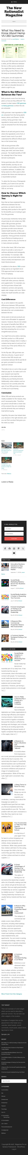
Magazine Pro (19, 1144)
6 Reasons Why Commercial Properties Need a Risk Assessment (17, 623)
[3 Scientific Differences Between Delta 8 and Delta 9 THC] (18, 445)
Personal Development (6, 1126)
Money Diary (6, 1117)
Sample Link (5, 1034)
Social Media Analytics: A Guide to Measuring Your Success (18, 596)
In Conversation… (5, 1120)
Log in (14, 1149)
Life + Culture (4, 1123)
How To (3, 1112)
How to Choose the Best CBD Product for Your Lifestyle (6, 450)
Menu (15, 2)
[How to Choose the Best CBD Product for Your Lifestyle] (6, 445)
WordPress (21, 1147)
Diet (2, 1093)
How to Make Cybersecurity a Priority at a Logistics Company (19, 700)
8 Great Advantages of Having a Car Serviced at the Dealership (18, 609)
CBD (18, 266)
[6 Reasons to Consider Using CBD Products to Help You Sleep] (6, 460)
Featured (3, 1106)
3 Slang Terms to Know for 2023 (20, 785)
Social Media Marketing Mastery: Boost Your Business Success (18, 582)
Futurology (4, 1109)
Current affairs (4, 1090)
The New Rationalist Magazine (14, 11)
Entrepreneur (4, 1102)
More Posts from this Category (11, 994)
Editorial (3, 1096)
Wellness (9, 473)
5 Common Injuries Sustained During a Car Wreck (19, 637)
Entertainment (4, 1099)
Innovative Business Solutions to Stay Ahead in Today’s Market (18, 566)
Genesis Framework (9, 1147)
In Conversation (5, 1115)
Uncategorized (4, 1130)
